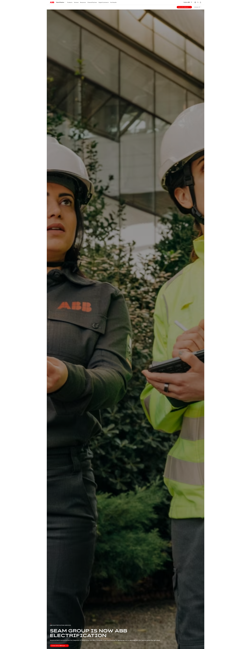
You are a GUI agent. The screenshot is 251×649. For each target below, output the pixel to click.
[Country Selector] (195, 2)
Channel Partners (92, 2)
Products (69, 2)
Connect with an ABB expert (183, 7)
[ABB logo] (52, 2)
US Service (196, 7)
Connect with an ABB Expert (58, 645)
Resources (83, 2)
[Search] (198, 2)
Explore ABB (187, 2)
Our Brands (113, 2)
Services (76, 2)
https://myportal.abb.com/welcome (200, 2)
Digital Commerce (104, 2)
